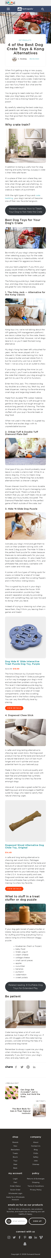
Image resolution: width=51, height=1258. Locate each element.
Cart (15, 1182)
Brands (15, 1142)
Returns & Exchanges (35, 1178)
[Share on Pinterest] (28, 1067)
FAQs (35, 1153)
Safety (35, 1157)
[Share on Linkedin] (34, 1067)
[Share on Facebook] (16, 1067)
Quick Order (15, 1190)
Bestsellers (15, 1149)
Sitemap (35, 1164)
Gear (15, 1164)
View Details (14, 708)
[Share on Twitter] (22, 1067)
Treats (15, 1153)
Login (15, 1178)
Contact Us (35, 1146)
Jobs (36, 1160)
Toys (15, 1160)
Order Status (15, 1186)
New (15, 1146)
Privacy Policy (36, 1190)
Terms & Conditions (36, 1186)
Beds (15, 1168)
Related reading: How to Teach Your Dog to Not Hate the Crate (25, 210)
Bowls (15, 1157)
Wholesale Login (15, 1193)
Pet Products (25, 40)
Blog (36, 1149)
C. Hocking (22, 59)
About (35, 1142)
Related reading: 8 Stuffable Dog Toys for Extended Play (25, 986)
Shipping (35, 1182)
